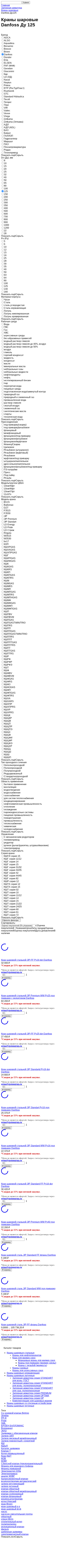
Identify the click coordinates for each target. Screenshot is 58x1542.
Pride (3, 1420)
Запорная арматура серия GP (28, 1398)
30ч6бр (5, 1415)
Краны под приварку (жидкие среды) (37, 1363)
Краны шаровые (9, 10)
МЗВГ (4, 1461)
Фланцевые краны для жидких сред (36, 1360)
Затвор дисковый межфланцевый (19, 1438)
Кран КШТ (6, 1456)
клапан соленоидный (12, 1494)
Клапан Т (6, 1451)
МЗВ (3, 1458)
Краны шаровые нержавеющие (23, 1373)
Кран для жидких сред (23, 1358)
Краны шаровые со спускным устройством (29, 1403)
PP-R (4, 1418)
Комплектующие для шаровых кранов (32, 1401)
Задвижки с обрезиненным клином (19, 1433)
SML (3, 1423)
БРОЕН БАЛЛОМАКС (12, 1425)
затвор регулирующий (12, 1484)
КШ (3, 1443)
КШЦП (4, 1446)
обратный (6, 1516)
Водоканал (7, 1428)
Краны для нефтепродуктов (26, 1355)
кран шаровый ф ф (11, 1509)
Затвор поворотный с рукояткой (18, 1441)
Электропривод (9, 1473)
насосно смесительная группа (17, 1514)
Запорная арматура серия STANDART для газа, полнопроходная (32, 1389)
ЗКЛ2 (4, 1431)
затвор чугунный (9, 1486)
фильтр (5, 1529)
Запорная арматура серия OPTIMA (30, 1395)
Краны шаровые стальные (20, 1353)
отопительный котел (11, 1521)
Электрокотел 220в (11, 1471)
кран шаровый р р (10, 1506)
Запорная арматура (11, 8)
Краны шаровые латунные (21, 1375)
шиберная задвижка (11, 1532)
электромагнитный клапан (15, 1534)
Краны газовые (20, 1368)
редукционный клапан (12, 1526)
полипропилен (8, 1524)
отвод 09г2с (7, 1519)
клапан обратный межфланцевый (19, 1491)
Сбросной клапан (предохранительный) (22, 1463)
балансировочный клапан (14, 1478)
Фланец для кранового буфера (17, 1466)
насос (4, 1511)
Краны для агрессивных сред (27, 1370)
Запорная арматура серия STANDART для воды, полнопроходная (32, 1384)
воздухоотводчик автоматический (18, 1481)
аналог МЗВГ (8, 1476)
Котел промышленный (12, 1453)
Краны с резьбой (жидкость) (32, 1365)
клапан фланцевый (11, 1496)
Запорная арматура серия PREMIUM (31, 1393)
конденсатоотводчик (12, 1499)
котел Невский (8, 1501)
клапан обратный (10, 1489)
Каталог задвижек (10, 1448)
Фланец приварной (11, 1468)
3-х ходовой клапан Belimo (15, 1413)
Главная (5, 5)
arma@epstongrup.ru (11, 972)
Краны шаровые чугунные (20, 1406)
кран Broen (7, 1504)
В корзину (6, 978)
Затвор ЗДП (7, 1436)
